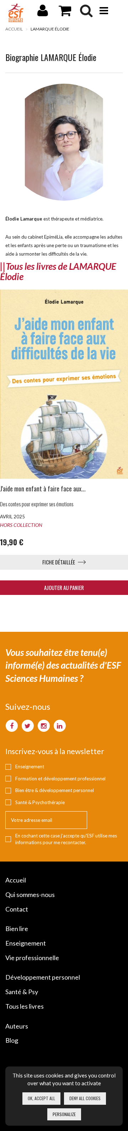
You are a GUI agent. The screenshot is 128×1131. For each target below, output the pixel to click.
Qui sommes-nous (30, 894)
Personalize (64, 1114)
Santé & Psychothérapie (40, 802)
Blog (11, 1040)
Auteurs (16, 1026)
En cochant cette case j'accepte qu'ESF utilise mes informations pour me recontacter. (66, 839)
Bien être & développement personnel (54, 790)
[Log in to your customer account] (42, 13)
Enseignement (29, 766)
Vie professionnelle (32, 958)
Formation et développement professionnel (60, 778)
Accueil (14, 29)
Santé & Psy (21, 992)
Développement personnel (42, 977)
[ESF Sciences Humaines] (16, 13)
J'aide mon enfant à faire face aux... (43, 489)
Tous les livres (24, 1006)
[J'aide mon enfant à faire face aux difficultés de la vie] (64, 384)
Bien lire (16, 928)
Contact (16, 909)
